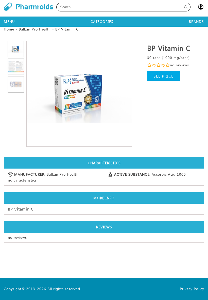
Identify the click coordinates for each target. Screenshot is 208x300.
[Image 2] (79, 94)
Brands (196, 21)
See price (163, 76)
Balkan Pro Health (63, 174)
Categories (102, 21)
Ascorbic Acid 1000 (169, 174)
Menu (9, 21)
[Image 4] (16, 84)
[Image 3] (16, 66)
